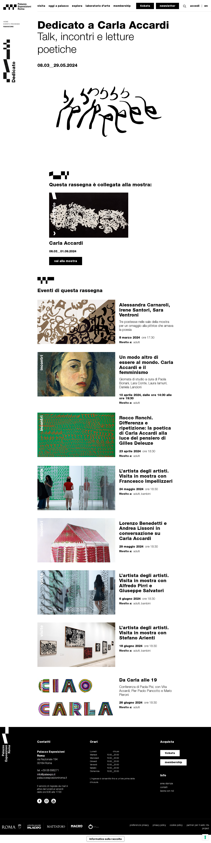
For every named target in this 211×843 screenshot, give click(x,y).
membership (173, 762)
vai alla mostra (65, 261)
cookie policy (176, 825)
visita (41, 6)
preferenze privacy (139, 825)
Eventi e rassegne (11, 24)
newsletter (167, 5)
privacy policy (159, 825)
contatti (163, 787)
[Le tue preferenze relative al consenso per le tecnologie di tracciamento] (205, 837)
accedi (194, 6)
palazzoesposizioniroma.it (52, 778)
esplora (77, 6)
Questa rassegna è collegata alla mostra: (100, 184)
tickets (145, 5)
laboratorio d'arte (98, 6)
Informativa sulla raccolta (105, 839)
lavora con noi (167, 791)
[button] (184, 6)
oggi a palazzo (58, 6)
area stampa (166, 784)
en (206, 6)
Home (5, 22)
